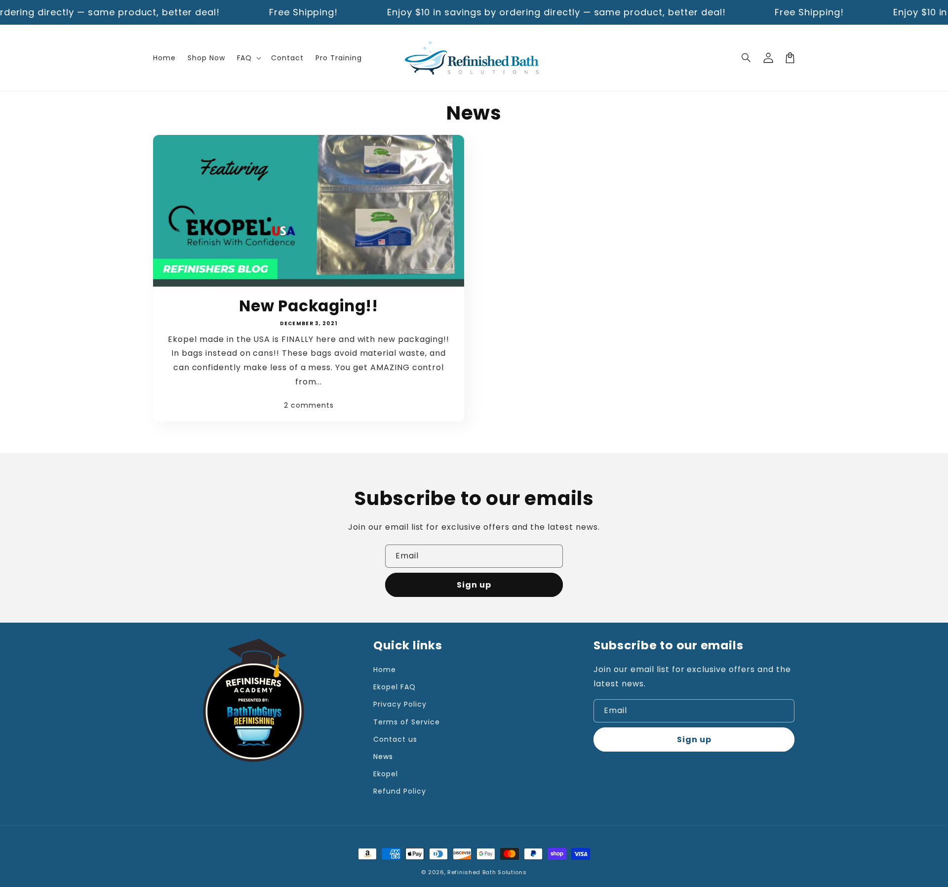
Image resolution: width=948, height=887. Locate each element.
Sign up (474, 585)
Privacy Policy (399, 704)
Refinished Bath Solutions (487, 872)
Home (384, 670)
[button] (746, 58)
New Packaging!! (308, 305)
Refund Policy (399, 791)
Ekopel (385, 774)
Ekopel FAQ (394, 687)
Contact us (395, 739)
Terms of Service (406, 722)
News (383, 756)
